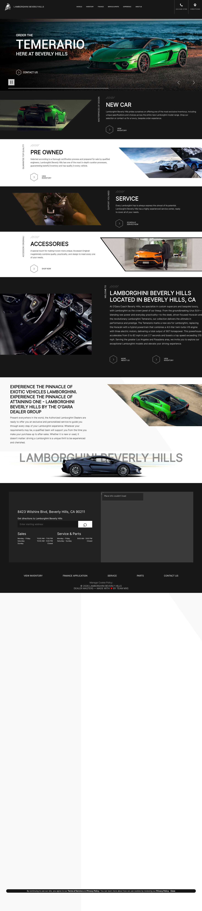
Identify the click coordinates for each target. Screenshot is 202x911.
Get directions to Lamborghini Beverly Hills (40, 518)
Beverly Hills (29, 7)
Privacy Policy (92, 891)
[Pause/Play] (11, 82)
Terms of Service (75, 891)
